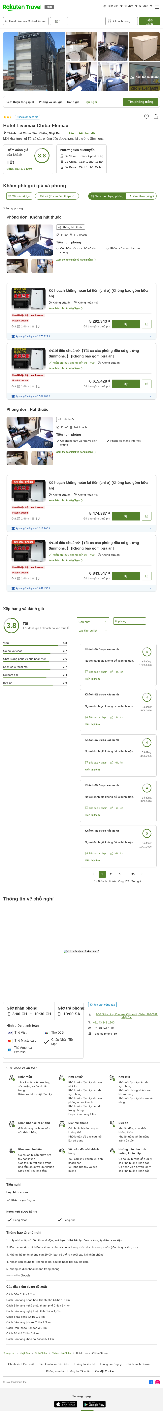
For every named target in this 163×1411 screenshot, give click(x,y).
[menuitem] (113, 6)
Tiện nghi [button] (90, 102)
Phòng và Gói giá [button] (50, 102)
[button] (22, 7)
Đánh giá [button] (73, 102)
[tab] (107, 196)
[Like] (146, 116)
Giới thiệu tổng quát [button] (20, 102)
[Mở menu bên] (156, 7)
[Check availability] (146, 324)
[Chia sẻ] (156, 116)
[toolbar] (77, 21)
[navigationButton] (93, 874)
